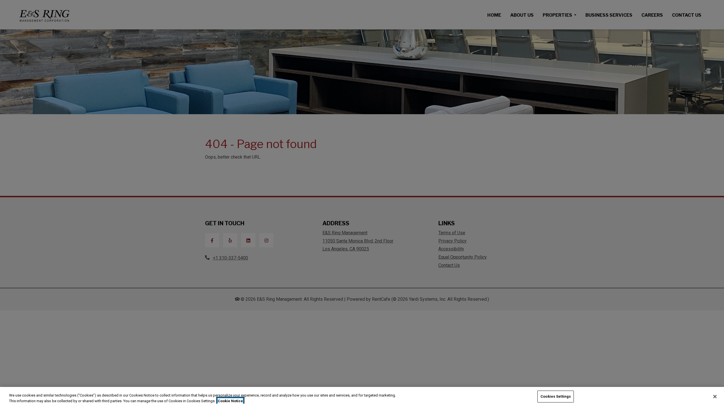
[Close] (715, 396)
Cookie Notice (230, 401)
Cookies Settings (555, 396)
